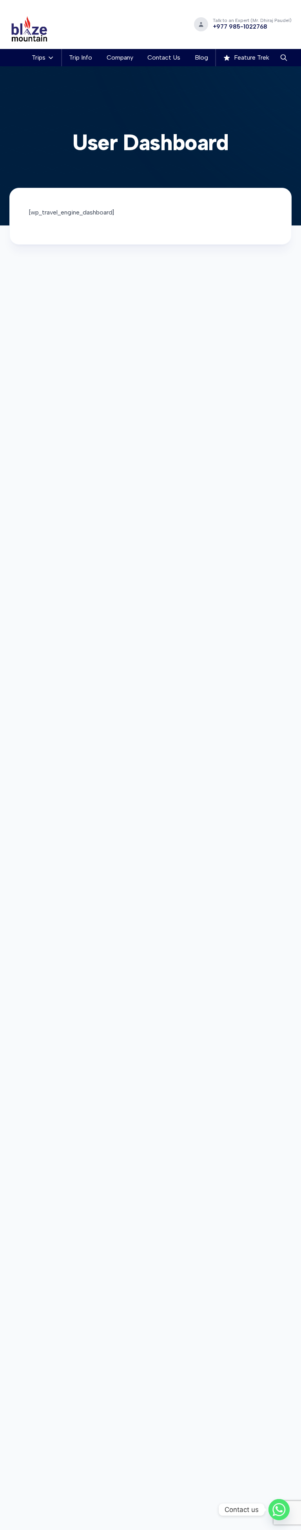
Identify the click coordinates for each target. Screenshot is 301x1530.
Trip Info (80, 57)
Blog (201, 57)
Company (120, 57)
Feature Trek (250, 57)
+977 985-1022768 (240, 26)
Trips (38, 57)
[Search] (284, 57)
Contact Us (163, 57)
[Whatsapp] (279, 1509)
